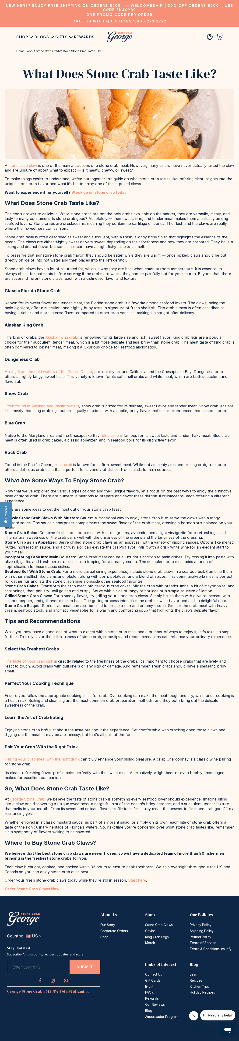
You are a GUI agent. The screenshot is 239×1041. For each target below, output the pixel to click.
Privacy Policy (200, 925)
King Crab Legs (157, 937)
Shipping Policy (202, 931)
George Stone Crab (27, 799)
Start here (137, 880)
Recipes (196, 980)
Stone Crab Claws (159, 925)
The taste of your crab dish (29, 661)
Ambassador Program (161, 1017)
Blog (148, 1010)
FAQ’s (149, 992)
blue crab (110, 435)
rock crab (63, 464)
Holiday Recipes (202, 992)
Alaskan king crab (61, 337)
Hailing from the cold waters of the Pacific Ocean (48, 371)
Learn (194, 974)
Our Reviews (155, 1004)
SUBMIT (85, 967)
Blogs (42, 37)
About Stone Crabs (40, 51)
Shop (22, 37)
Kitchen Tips (199, 986)
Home (20, 51)
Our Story (107, 925)
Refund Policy (200, 937)
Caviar (150, 931)
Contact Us (153, 974)
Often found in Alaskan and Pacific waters (42, 406)
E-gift (149, 986)
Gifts (61, 37)
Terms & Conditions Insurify (211, 949)
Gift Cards (152, 980)
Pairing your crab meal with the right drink (42, 759)
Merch (150, 943)
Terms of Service (203, 943)
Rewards (84, 37)
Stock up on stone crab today (99, 192)
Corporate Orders (114, 931)
